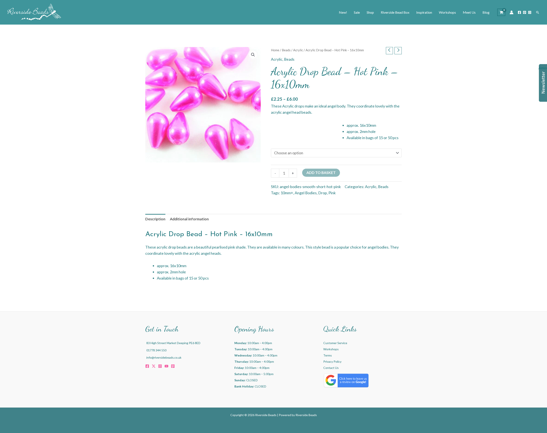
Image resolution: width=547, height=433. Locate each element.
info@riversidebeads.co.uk (163, 357)
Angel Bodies (306, 192)
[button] (538, 12)
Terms (327, 355)
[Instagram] (529, 12)
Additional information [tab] (189, 219)
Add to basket (321, 172)
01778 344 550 (156, 350)
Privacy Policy (332, 361)
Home (275, 50)
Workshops (331, 349)
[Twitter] (154, 366)
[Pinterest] (524, 12)
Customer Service (335, 343)
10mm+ (287, 192)
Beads (286, 50)
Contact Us (331, 368)
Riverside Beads (306, 415)
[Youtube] (166, 366)
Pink (332, 192)
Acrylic (298, 50)
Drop (322, 192)
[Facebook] (519, 12)
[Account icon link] (511, 12)
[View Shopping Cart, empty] (501, 12)
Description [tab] (155, 219)
